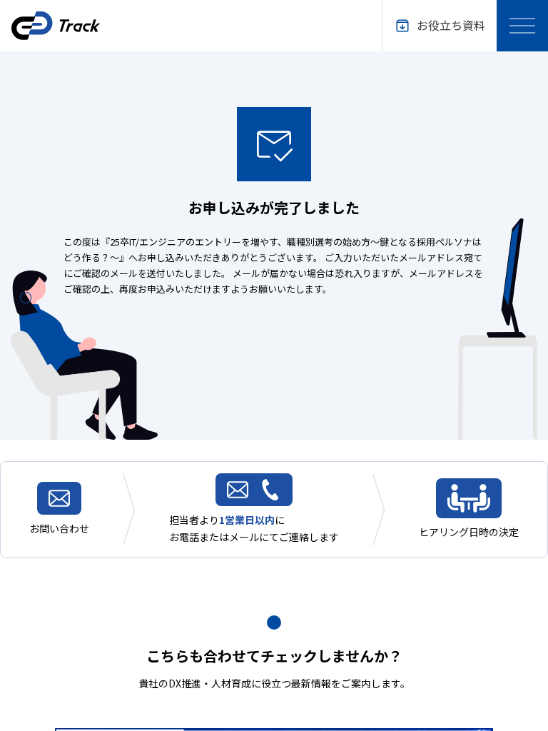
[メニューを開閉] (522, 25)
